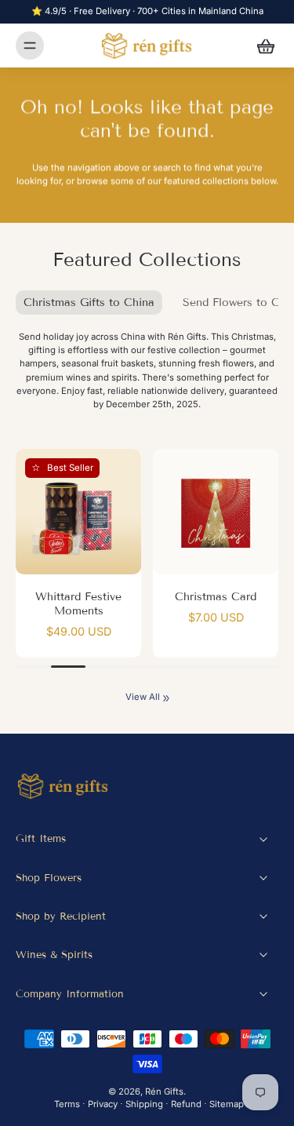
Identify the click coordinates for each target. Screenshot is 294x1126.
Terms (67, 1104)
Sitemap (226, 1104)
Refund (186, 1104)
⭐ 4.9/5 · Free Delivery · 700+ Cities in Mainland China (147, 10)
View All (142, 696)
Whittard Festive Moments (78, 604)
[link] (166, 698)
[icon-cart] (261, 45)
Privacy (103, 1104)
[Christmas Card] (215, 511)
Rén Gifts (164, 1091)
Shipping (144, 1104)
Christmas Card (215, 596)
